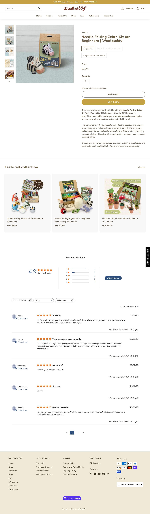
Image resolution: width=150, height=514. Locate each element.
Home (39, 16)
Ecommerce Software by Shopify (74, 509)
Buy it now (113, 101)
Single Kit (87, 48)
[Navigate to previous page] (66, 433)
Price (84, 64)
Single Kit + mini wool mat (108, 48)
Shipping (85, 88)
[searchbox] (20, 300)
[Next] (9, 81)
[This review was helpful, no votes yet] (131, 330)
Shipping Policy (69, 471)
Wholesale (94, 16)
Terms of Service (70, 474)
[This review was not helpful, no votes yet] (136, 330)
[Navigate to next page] (83, 433)
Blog (73, 16)
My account (13, 489)
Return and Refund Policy (74, 467)
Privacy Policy (69, 463)
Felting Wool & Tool (44, 474)
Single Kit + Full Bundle (94, 55)
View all (141, 167)
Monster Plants (42, 471)
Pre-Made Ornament (44, 467)
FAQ (82, 16)
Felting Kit (40, 463)
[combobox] (23, 8)
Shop (49, 16)
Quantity (86, 76)
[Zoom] (45, 54)
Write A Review (113, 278)
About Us (62, 16)
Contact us (109, 16)
